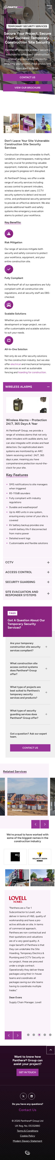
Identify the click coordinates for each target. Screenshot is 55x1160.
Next (44, 824)
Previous (35, 824)
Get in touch (27, 1072)
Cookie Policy (27, 1135)
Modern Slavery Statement (27, 1141)
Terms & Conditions (27, 1130)
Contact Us (27, 77)
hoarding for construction (32, 372)
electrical (16, 364)
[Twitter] (23, 1096)
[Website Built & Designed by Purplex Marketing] (27, 1153)
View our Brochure (27, 87)
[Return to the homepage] (18, 7)
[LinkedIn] (31, 1096)
